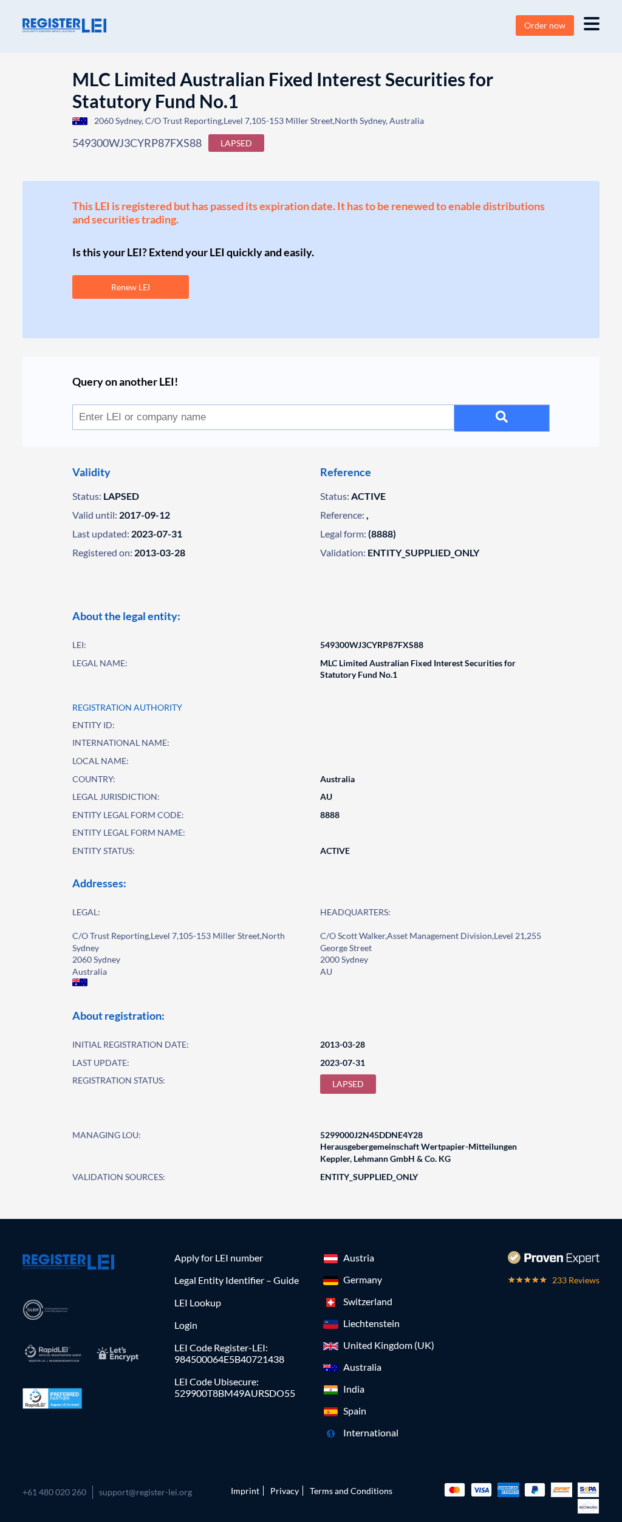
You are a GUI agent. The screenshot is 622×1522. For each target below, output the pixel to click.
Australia (362, 1367)
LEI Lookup (197, 1302)
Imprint (245, 1491)
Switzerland (367, 1301)
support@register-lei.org (145, 1492)
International (370, 1432)
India (353, 1388)
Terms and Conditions (351, 1491)
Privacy (284, 1491)
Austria (358, 1257)
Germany (362, 1279)
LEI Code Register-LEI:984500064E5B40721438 (229, 1353)
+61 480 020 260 (54, 1492)
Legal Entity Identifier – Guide (236, 1280)
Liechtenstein (371, 1323)
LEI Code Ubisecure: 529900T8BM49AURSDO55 (234, 1387)
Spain (354, 1410)
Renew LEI (130, 287)
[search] (502, 418)
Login (185, 1325)
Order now (545, 25)
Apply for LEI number (218, 1257)
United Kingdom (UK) (388, 1345)
